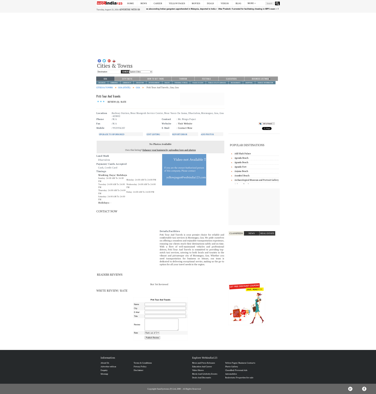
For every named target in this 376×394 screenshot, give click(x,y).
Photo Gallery (231, 366)
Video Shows (198, 370)
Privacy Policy (140, 366)
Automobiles (231, 373)
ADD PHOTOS (207, 134)
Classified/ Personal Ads (236, 370)
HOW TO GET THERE (155, 78)
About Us (105, 362)
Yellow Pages (177, 3)
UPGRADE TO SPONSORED (111, 134)
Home (130, 3)
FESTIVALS (206, 78)
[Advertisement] (188, 34)
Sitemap (104, 373)
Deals (210, 3)
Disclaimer (138, 370)
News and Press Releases (203, 362)
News (144, 3)
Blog (238, 3)
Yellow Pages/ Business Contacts (240, 362)
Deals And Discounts (201, 377)
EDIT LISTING (153, 134)
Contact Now (185, 127)
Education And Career (202, 366)
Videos (225, 3)
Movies (196, 3)
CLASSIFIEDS (231, 78)
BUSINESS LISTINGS (260, 78)
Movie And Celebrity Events (204, 373)
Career (158, 3)
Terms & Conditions (143, 362)
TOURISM (183, 78)
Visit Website (185, 123)
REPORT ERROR (179, 134)
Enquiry (104, 370)
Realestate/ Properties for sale (239, 377)
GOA (105, 78)
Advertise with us (129, 9)
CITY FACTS (127, 78)
